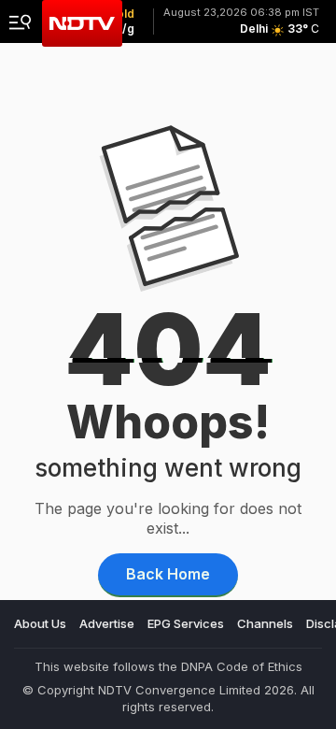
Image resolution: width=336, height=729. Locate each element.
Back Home (168, 574)
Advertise (106, 623)
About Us (40, 623)
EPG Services (185, 623)
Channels (265, 623)
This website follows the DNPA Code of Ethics (168, 666)
